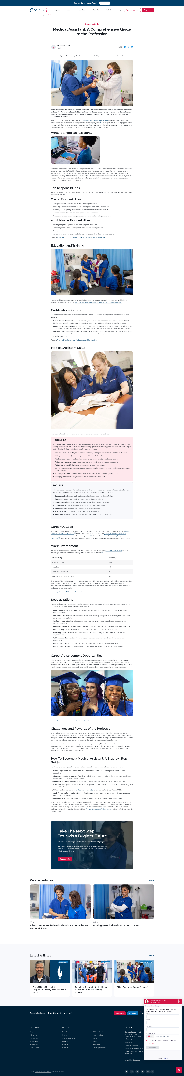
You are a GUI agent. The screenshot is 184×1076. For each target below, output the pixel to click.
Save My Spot (104, 3)
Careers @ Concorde (99, 1047)
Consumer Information (68, 1038)
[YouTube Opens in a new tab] (143, 1072)
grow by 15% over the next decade (95, 120)
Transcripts (65, 1047)
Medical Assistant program (96, 842)
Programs (33, 1032)
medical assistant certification (83, 790)
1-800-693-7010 (133, 10)
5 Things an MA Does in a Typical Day (70, 592)
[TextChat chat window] (163, 1029)
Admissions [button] (82, 10)
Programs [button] (57, 10)
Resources (65, 1041)
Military (95, 1041)
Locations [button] (70, 10)
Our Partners (97, 1044)
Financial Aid (34, 1038)
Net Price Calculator (99, 1032)
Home (31, 15)
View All (151, 880)
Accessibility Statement (132, 1060)
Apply (132, 1013)
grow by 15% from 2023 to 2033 (115, 533)
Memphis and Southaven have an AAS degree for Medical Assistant (98, 302)
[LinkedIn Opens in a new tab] (148, 1072)
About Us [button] (96, 10)
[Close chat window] (179, 1070)
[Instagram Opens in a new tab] (132, 1072)
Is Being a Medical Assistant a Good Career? (116, 925)
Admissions (33, 1035)
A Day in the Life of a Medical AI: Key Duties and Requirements (81, 238)
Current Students (98, 1035)
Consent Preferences (131, 1045)
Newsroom (65, 1035)
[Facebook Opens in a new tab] (126, 1072)
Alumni (95, 1038)
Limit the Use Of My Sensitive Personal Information (137, 1053)
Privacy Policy (66, 1044)
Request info (148, 10)
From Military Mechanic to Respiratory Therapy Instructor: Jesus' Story (49, 990)
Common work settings (114, 550)
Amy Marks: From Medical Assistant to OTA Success (75, 721)
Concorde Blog (40, 15)
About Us (64, 1032)
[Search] (121, 10)
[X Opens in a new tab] (137, 1072)
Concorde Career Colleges (43, 1071)
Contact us (128, 1042)
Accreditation (34, 1044)
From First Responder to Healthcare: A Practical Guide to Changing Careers (91, 990)
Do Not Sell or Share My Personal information (139, 1048)
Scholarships (34, 1041)
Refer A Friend (34, 1047)
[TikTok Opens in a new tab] (152, 1072)
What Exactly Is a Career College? (132, 987)
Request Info (65, 859)
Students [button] (108, 10)
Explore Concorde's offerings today (98, 809)
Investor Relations (130, 1057)
